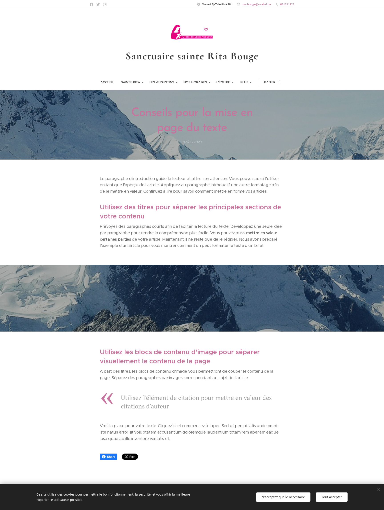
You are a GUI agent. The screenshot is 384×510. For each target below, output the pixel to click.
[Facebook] (91, 4)
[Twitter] (98, 4)
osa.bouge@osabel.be (256, 4)
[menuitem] (108, 82)
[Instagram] (105, 4)
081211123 (287, 4)
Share (111, 456)
